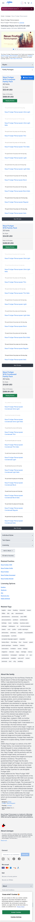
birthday (4, 623)
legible (4, 610)
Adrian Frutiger (5, 56)
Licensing (5, 545)
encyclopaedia (28, 632)
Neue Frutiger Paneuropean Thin (15, 136)
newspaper (14, 655)
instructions (5, 648)
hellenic (22, 645)
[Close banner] (31, 9)
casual (29, 610)
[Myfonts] (9, 4)
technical (4, 661)
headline (15, 645)
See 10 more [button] (17, 365)
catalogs (4, 626)
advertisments (6, 616)
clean (9, 610)
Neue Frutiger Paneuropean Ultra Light (17, 112)
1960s (3, 613)
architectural (23, 620)
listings (25, 648)
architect (15, 620)
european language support (10, 639)
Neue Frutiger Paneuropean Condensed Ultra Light (14, 408)
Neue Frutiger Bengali (7, 578)
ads (12, 613)
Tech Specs (6, 540)
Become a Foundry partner (9, 876)
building (15, 623)
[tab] (13, 49)
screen (28, 658)
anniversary (15, 616)
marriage (23, 652)
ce (17, 626)
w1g (14, 661)
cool (9, 629)
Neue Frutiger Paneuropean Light (16, 158)
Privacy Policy (20, 907)
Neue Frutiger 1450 (6, 565)
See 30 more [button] (17, 219)
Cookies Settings (16, 917)
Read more (4, 840)
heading (15, 610)
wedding (20, 661)
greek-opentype (6, 645)
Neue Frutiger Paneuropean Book (16, 180)
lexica (19, 648)
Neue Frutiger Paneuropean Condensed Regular (14, 509)
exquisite (22, 639)
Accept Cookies (16, 912)
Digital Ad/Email (5, 598)
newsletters (5, 655)
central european (25, 626)
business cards (24, 623)
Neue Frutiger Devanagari (8, 575)
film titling (14, 642)
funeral (25, 642)
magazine (4, 652)
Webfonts (3, 590)
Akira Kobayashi (14, 56)
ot (27, 655)
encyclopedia (5, 636)
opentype (21, 655)
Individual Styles (7, 535)
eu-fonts (13, 636)
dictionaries (5, 632)
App (2, 593)
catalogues (12, 626)
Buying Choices (10, 101)
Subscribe (25, 854)
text (10, 661)
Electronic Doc (5, 596)
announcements (6, 620)
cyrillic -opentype (23, 629)
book (10, 623)
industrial (22, 610)
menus (30, 652)
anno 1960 (23, 616)
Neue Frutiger (5, 572)
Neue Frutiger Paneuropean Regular (16, 202)
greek (31, 642)
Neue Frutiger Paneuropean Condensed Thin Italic (14, 446)
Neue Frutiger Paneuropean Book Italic (17, 191)
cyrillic (14, 629)
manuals (11, 652)
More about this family (16, 58)
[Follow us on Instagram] (4, 859)
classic (4, 629)
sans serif (21, 658)
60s (8, 613)
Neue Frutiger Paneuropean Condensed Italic (14, 522)
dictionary (13, 632)
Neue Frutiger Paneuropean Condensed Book (14, 484)
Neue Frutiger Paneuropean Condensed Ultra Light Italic (14, 420)
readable (13, 658)
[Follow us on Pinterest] (15, 859)
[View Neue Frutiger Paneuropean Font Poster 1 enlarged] (17, 40)
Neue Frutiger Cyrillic (7, 568)
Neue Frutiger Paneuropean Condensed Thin (14, 433)
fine (20, 642)
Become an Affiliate (7, 880)
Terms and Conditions (8, 890)
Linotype (7, 16)
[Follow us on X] (9, 859)
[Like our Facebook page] (20, 859)
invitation (13, 648)
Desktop (3, 587)
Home (2, 16)
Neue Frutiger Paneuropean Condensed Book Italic (14, 496)
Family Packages (7, 69)
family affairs (5, 642)
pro (31, 655)
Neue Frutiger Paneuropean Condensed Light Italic (14, 471)
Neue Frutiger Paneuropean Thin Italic (17, 147)
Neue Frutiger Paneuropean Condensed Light (14, 458)
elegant (20, 632)
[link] (28, 3)
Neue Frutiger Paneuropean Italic (15, 213)
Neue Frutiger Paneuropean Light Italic (17, 169)
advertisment (19, 613)
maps (17, 652)
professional (5, 658)
